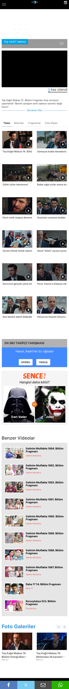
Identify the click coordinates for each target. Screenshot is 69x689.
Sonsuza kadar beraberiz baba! (52, 151)
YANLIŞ (43, 362)
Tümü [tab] (6, 123)
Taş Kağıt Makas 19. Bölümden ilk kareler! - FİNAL (50, 657)
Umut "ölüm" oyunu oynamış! (52, 250)
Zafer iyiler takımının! (15, 184)
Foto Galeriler (19, 626)
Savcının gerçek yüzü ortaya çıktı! (17, 283)
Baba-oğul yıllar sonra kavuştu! (52, 184)
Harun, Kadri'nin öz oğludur (35, 351)
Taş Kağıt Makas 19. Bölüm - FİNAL (17, 151)
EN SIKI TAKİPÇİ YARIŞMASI (24, 343)
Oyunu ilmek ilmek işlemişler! (17, 250)
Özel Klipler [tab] (51, 123)
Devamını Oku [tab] (34, 110)
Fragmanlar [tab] (34, 123)
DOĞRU (25, 362)
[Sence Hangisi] (34, 376)
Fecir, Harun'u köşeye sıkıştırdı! (52, 283)
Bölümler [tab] (19, 123)
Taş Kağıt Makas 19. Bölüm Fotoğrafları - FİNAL (14, 657)
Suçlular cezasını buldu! (51, 217)
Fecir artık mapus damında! (17, 217)
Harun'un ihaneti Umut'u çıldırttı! (52, 316)
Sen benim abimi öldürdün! (17, 316)
